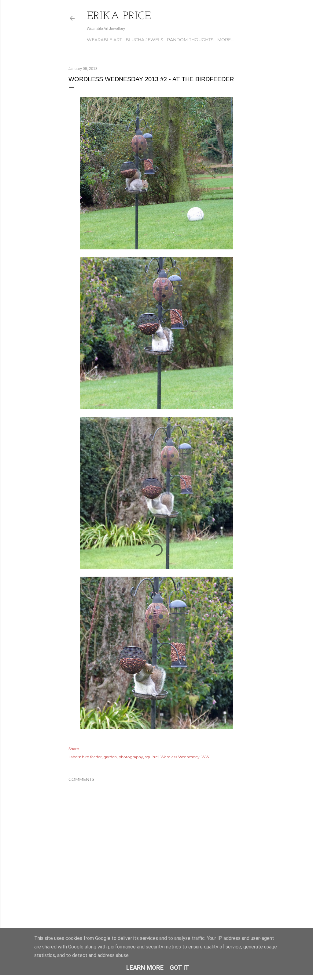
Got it (179, 967)
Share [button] (73, 748)
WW (205, 757)
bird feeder (92, 757)
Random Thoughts (190, 39)
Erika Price (119, 16)
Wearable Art (104, 39)
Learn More (145, 967)
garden (110, 757)
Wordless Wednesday (180, 757)
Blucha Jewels (144, 39)
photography (131, 757)
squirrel (152, 757)
